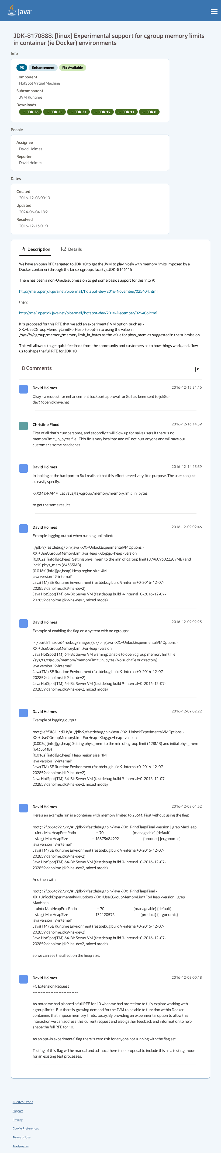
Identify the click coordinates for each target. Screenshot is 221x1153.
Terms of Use (21, 1137)
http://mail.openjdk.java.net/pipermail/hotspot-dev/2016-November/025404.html (88, 291)
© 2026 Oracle (23, 1102)
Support (18, 1111)
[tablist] (110, 249)
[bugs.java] (20, 10)
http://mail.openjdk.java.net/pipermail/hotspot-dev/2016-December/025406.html (88, 312)
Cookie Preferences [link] (26, 1128)
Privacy (18, 1120)
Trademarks (21, 1146)
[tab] (35, 249)
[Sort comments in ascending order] (197, 369)
